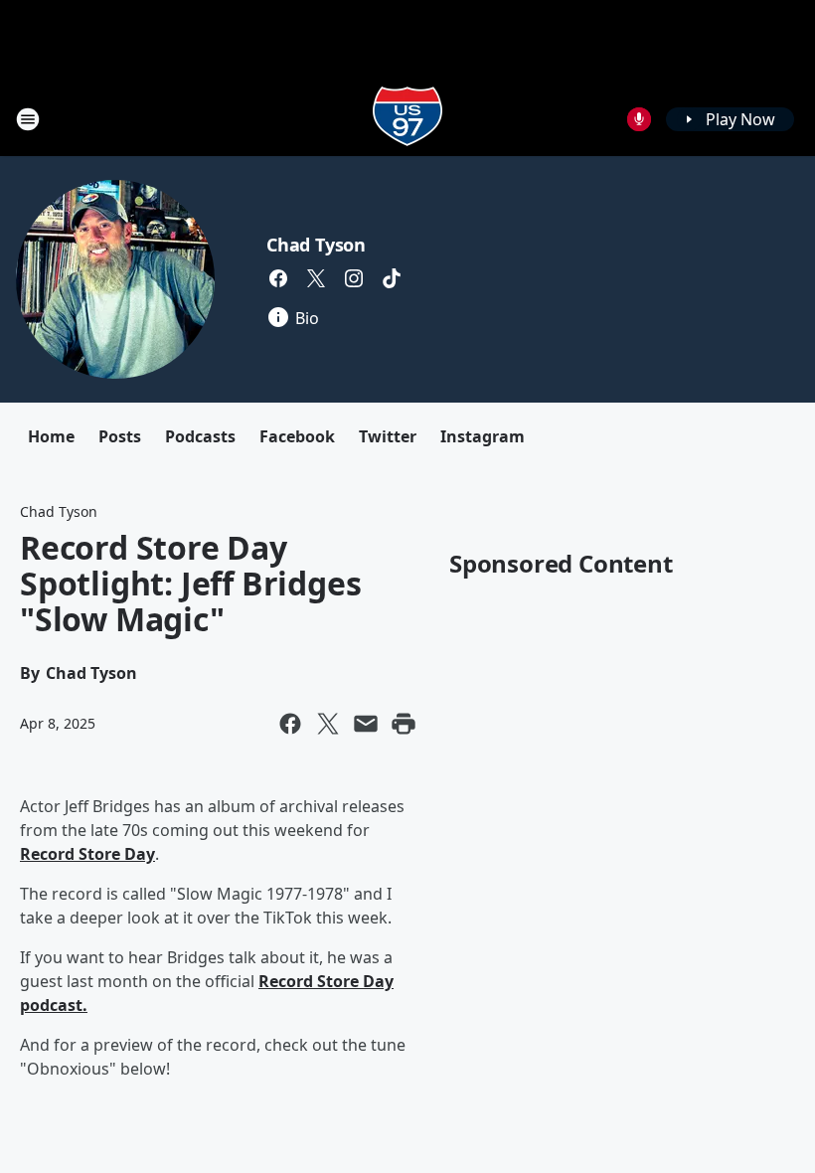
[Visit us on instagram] (354, 278)
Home (51, 436)
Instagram (482, 436)
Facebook (297, 436)
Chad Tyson (316, 244)
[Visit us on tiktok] (392, 278)
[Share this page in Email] (366, 724)
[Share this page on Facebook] (290, 724)
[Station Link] (407, 118)
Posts (119, 436)
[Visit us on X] (316, 278)
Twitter (387, 436)
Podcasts (200, 436)
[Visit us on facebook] (278, 278)
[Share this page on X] (328, 724)
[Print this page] (403, 724)
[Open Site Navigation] (28, 119)
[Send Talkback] (639, 119)
